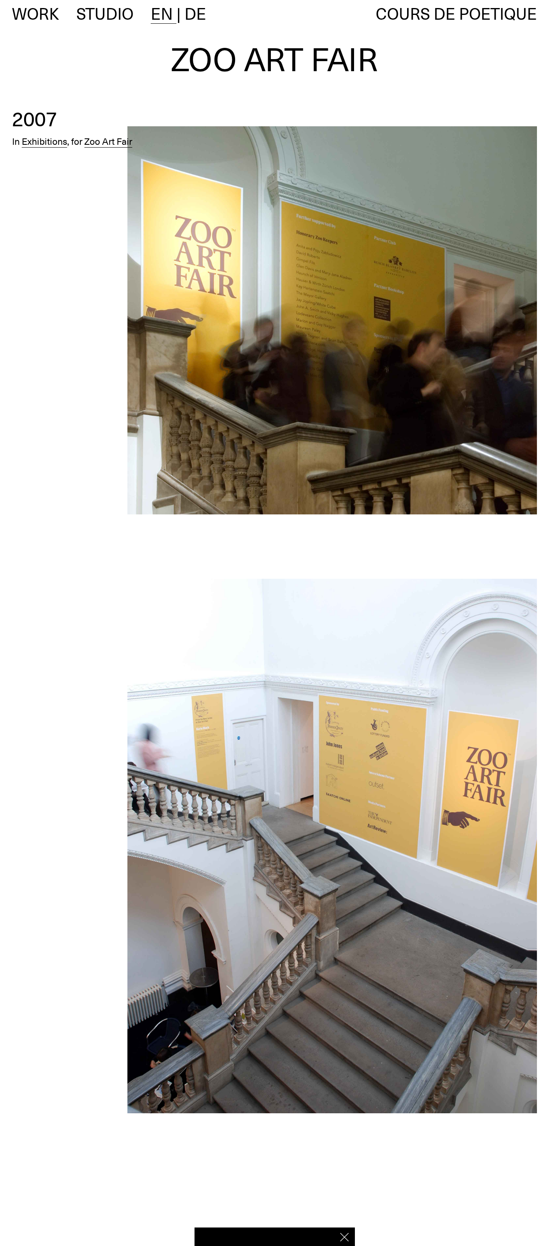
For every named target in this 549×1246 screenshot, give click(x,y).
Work (35, 13)
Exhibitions (44, 141)
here (322, 1236)
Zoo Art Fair (108, 141)
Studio (104, 13)
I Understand (344, 1237)
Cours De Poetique (456, 13)
